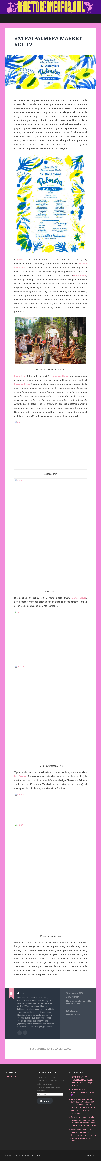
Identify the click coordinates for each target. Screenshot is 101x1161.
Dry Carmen (20, 776)
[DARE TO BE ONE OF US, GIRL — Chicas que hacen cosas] (50, 7)
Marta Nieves (78, 598)
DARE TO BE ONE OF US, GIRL (26, 1155)
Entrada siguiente (74, 1015)
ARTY (68, 997)
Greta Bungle (79, 275)
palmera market (73, 1003)
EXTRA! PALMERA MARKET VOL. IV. (48, 41)
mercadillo (86, 1001)
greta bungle (75, 1001)
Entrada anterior (73, 1011)
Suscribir (45, 1101)
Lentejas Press (22, 384)
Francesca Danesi (59, 376)
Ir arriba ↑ (90, 1155)
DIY (67, 1001)
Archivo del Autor (19, 1032)
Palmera (21, 259)
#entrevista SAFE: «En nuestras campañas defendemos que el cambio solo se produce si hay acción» (83, 1135)
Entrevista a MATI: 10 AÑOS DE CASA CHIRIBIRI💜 (82, 1092)
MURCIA (75, 997)
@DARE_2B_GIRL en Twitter (25, 1032)
